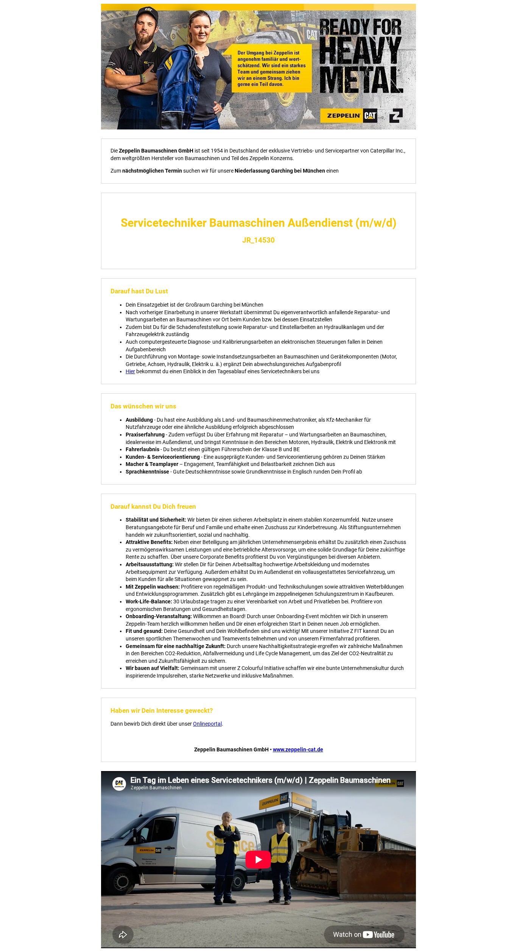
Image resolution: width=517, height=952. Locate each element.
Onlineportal (207, 724)
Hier (130, 371)
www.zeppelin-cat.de (298, 749)
